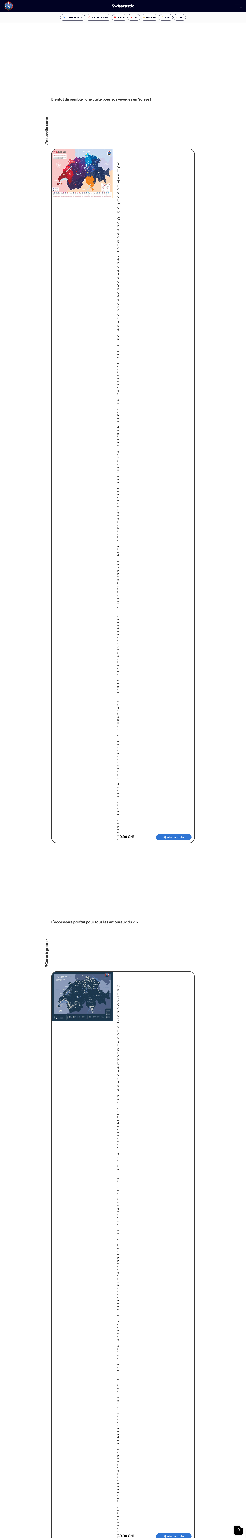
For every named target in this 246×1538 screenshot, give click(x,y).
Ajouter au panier (173, 837)
